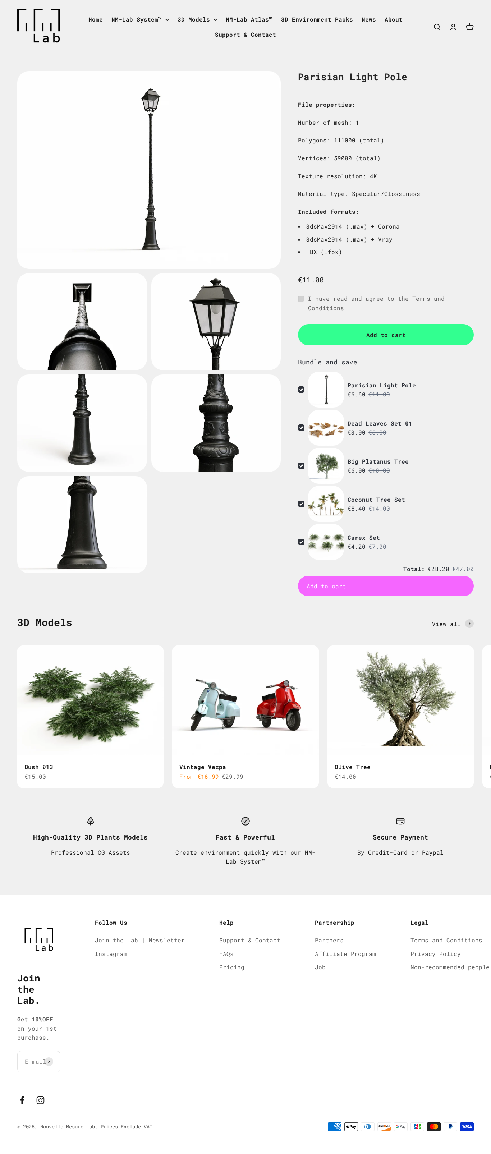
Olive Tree (353, 767)
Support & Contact (245, 34)
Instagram (111, 953)
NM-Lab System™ (136, 19)
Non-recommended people (450, 967)
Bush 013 (38, 767)
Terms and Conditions (446, 940)
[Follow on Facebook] (22, 1100)
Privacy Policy (435, 953)
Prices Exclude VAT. (128, 1126)
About (394, 19)
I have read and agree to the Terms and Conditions (376, 303)
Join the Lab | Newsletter (140, 940)
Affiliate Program (345, 953)
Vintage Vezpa (202, 767)
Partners (329, 940)
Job (320, 967)
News (369, 19)
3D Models (194, 19)
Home (95, 19)
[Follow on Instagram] (40, 1100)
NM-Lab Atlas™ (249, 19)
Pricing (231, 967)
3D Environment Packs (317, 19)
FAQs (226, 953)
